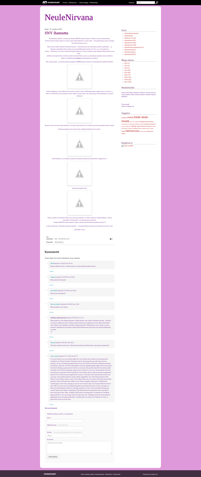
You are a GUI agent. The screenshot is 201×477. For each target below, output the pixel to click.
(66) (127, 72)
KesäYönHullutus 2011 (137, 124)
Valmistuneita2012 (130, 54)
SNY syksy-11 (59, 242)
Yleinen (123, 133)
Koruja (122, 126)
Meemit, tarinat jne (146, 126)
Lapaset (138, 126)
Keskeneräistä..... (150, 121)
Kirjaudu (131, 2)
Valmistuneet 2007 (130, 40)
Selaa (83, 2)
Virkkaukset (149, 131)
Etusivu (65, 2)
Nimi (49, 417)
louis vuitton (54, 356)
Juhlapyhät (137, 121)
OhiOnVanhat (128, 36)
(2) (127, 65)
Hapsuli (53, 342)
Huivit (130, 117)
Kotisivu (64, 432)
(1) (127, 63)
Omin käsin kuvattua (126, 128)
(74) (127, 75)
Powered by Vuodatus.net (150, 474)
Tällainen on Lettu (130, 38)
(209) (127, 82)
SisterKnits (54, 290)
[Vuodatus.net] (50, 474)
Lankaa (133, 126)
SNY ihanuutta (56, 33)
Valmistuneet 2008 (130, 43)
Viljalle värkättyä (143, 131)
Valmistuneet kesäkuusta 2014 (134, 47)
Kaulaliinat (142, 121)
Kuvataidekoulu (127, 126)
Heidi (52, 263)
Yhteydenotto (116, 474)
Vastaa (51, 271)
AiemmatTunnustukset (131, 33)
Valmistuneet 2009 (130, 45)
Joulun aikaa (131, 121)
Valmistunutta (132, 131)
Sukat (123, 131)
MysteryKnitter (55, 304)
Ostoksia (135, 128)
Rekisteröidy (94, 2)
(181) (127, 79)
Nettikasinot (73, 2)
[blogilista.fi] (127, 146)
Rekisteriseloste (99, 474)
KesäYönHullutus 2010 (125, 124)
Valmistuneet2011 (130, 52)
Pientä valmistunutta (143, 128)
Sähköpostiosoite (57, 425)
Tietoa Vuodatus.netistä (87, 474)
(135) (127, 77)
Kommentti (50, 439)
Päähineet (151, 128)
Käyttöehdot (108, 474)
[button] (77, 2)
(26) (127, 70)
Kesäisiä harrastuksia (149, 124)
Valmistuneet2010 (130, 50)
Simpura (53, 277)
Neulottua (154, 126)
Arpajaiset (124, 117)
